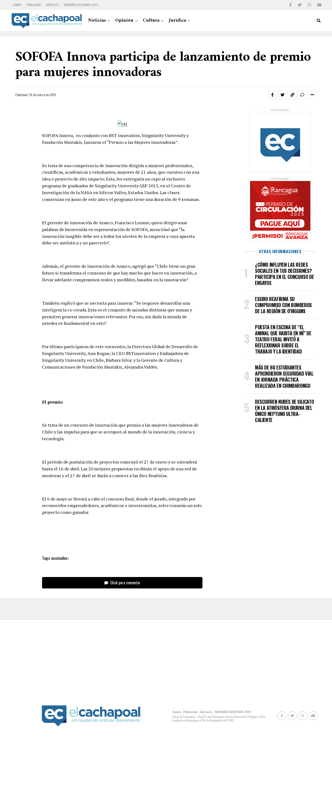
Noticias (97, 20)
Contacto (52, 5)
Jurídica (177, 20)
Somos (17, 5)
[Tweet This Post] (282, 94)
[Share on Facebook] (272, 94)
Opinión (124, 20)
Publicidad (33, 5)
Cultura (151, 20)
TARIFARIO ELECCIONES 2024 (81, 5)
